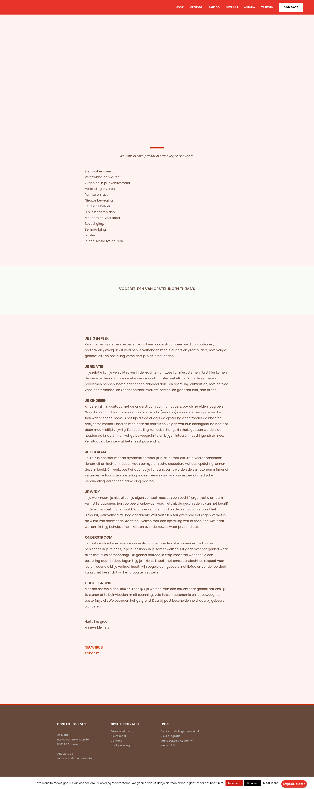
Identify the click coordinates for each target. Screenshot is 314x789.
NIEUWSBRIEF (97, 647)
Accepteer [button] (234, 783)
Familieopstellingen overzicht (180, 731)
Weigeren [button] (252, 783)
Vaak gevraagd (121, 745)
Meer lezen (271, 783)
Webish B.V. (168, 745)
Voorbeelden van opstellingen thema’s (157, 288)
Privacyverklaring (122, 731)
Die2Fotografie (170, 736)
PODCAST (94, 653)
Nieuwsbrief (118, 736)
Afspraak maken (294, 784)
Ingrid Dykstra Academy (177, 740)
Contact (291, 7)
